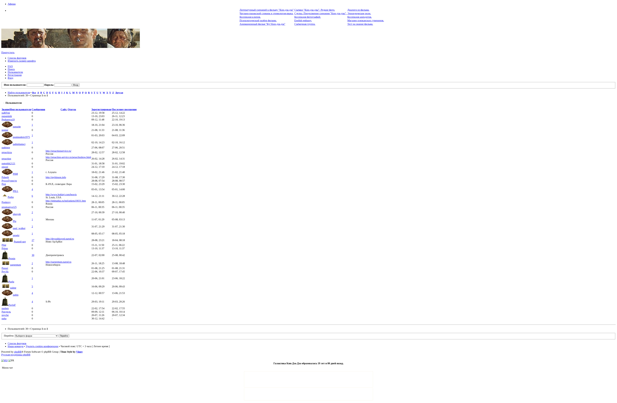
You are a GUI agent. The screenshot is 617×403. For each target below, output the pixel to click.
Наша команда (15, 346)
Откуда (72, 109)
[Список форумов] (70, 47)
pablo (15, 294)
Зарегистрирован (101, 109)
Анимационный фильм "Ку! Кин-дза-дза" (262, 24)
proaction (6, 158)
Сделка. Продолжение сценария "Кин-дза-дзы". (320, 13)
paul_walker (19, 228)
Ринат (5, 268)
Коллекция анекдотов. (359, 17)
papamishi (7, 116)
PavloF (12, 305)
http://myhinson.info (56, 177)
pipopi (5, 166)
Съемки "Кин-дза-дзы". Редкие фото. (314, 10)
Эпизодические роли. (359, 13)
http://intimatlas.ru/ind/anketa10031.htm (66, 200)
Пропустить (7, 52)
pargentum (15, 264)
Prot (4, 184)
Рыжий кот (20, 241)
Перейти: (9, 335)
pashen (5, 308)
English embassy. (303, 20)
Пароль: (49, 84)
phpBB (18, 351)
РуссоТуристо (9, 180)
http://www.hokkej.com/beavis (61, 194)
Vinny (79, 351)
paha (4, 318)
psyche (5, 315)
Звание (6, 109)
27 (33, 240)
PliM (15, 174)
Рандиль (6, 311)
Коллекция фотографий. (307, 17)
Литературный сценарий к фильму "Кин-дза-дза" (267, 10)
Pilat (4, 245)
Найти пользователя (19, 92)
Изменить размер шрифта (22, 61)
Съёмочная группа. (304, 24)
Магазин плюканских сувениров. (365, 20)
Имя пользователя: (15, 84)
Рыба (11, 281)
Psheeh (5, 177)
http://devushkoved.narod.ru (60, 238)
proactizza (7, 152)
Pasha (11, 197)
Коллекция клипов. (250, 17)
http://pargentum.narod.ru (58, 262)
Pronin (12, 258)
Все (34, 92)
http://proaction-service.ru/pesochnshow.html (68, 157)
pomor (5, 130)
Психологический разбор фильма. (258, 20)
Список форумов (17, 58)
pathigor (6, 147)
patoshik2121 (8, 163)
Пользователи (15, 72)
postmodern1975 (21, 137)
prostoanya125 (9, 207)
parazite (17, 126)
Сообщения (38, 109)
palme (13, 287)
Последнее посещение (124, 109)
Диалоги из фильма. (358, 10)
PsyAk (5, 271)
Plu (14, 221)
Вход (10, 78)
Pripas (5, 248)
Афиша (12, 4)
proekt (16, 235)
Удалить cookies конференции (42, 346)
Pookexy (6, 202)
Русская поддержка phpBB (15, 354)
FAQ (10, 66)
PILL (15, 191)
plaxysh (17, 214)
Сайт (63, 109)
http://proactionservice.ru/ (58, 151)
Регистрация (15, 75)
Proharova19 (8, 119)
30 (33, 255)
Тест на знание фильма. (360, 24)
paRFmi (6, 112)
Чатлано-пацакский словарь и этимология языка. (266, 13)
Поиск (11, 69)
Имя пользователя (20, 109)
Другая (119, 92)
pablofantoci (19, 144)
